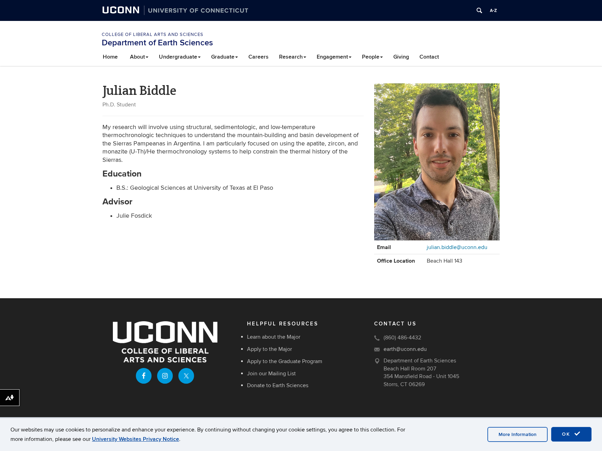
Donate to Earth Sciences (277, 385)
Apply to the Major (269, 349)
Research (291, 56)
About (137, 56)
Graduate (222, 56)
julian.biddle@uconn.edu (457, 247)
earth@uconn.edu (405, 349)
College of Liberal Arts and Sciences (152, 34)
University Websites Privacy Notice (135, 439)
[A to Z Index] (493, 10)
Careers (258, 56)
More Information (518, 434)
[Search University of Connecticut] (479, 10)
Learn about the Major (273, 336)
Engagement (332, 56)
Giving (401, 56)
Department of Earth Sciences (157, 43)
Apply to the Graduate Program (284, 361)
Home (110, 56)
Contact (429, 56)
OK (567, 434)
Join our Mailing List (271, 373)
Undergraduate (178, 56)
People (370, 56)
